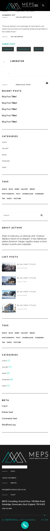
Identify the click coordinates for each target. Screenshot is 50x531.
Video (4, 167)
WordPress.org (9, 424)
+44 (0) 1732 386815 (9, 478)
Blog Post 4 (9, 103)
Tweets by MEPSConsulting (15, 466)
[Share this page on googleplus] (24, 49)
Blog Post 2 (9, 115)
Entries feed (7, 412)
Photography (8, 194)
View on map (7, 508)
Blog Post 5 (9, 121)
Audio (4, 142)
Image (4, 155)
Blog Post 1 (9, 96)
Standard (6, 161)
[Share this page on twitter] (39, 49)
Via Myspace (17, 37)
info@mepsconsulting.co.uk (14, 490)
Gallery (5, 148)
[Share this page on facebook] (8, 49)
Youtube (17, 198)
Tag (3, 198)
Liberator (17, 61)
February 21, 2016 (25, 11)
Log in (5, 406)
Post (18, 194)
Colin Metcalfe (24, 17)
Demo (17, 189)
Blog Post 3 (9, 109)
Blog (11, 189)
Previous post (23, 85)
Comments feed (9, 418)
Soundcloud (27, 194)
